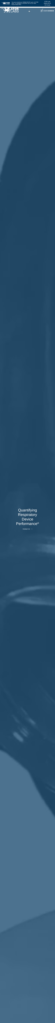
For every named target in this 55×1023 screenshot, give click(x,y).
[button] (29, 11)
